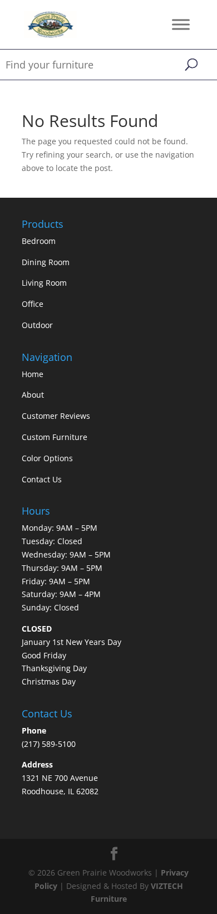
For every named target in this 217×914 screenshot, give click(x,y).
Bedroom (39, 241)
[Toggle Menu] (181, 24)
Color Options (47, 458)
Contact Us (42, 479)
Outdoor (37, 325)
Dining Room (46, 262)
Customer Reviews (56, 415)
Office (32, 304)
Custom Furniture (54, 437)
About (33, 394)
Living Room (44, 282)
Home (32, 374)
